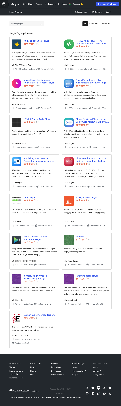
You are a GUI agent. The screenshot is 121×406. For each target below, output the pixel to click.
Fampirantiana (35, 363)
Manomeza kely (79, 371)
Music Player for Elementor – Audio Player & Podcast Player (39, 81)
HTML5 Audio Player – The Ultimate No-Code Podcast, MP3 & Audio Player (92, 42)
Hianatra (54, 363)
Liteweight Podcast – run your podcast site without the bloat (91, 159)
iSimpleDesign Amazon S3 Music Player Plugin (35, 277)
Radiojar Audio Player (86, 197)
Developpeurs (57, 371)
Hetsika (75, 367)
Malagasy (35, 391)
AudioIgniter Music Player (36, 41)
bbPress (97, 371)
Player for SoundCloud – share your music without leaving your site (92, 120)
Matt (96, 367)
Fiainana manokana (16, 378)
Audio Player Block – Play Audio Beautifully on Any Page (91, 81)
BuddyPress (98, 375)
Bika (32, 367)
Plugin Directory (15, 12)
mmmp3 (80, 236)
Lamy (32, 375)
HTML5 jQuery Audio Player (37, 119)
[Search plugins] (41, 23)
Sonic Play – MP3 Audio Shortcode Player (35, 238)
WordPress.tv (57, 375)
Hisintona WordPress (107, 4)
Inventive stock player (87, 276)
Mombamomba (15, 363)
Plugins (33, 371)
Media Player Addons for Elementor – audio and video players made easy (38, 159)
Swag (75, 375)
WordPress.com (100, 363)
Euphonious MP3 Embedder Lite (40, 315)
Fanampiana (56, 367)
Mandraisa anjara (78, 363)
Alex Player (29, 197)
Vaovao (12, 367)
